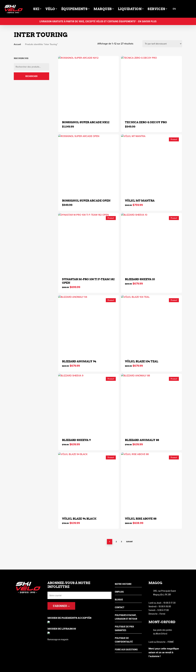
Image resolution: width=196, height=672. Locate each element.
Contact (119, 607)
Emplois (119, 592)
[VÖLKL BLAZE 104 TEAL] (151, 325)
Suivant (129, 541)
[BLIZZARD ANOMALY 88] (151, 404)
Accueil (17, 44)
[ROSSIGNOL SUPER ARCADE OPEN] (88, 164)
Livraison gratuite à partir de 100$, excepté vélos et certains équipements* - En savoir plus (98, 21)
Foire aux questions (126, 649)
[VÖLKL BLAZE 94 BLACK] (88, 482)
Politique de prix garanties (124, 628)
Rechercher (31, 76)
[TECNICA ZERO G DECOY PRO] (151, 86)
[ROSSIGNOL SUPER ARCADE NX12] (88, 86)
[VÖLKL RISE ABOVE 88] (151, 482)
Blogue (119, 599)
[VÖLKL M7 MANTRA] (151, 164)
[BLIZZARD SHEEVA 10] (151, 243)
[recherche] (183, 9)
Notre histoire (123, 584)
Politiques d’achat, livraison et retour (126, 617)
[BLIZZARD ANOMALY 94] (88, 325)
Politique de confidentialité (124, 639)
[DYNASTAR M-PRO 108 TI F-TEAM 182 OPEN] (88, 243)
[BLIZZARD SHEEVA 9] (88, 404)
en (174, 9)
